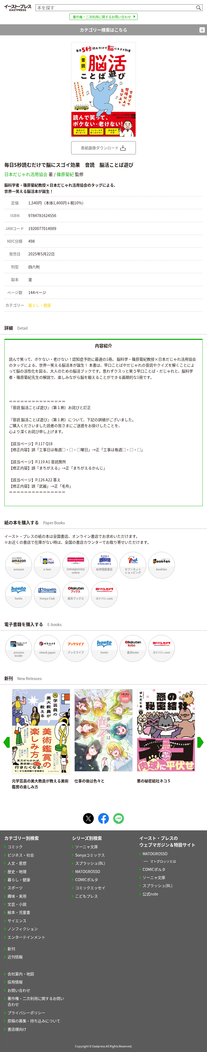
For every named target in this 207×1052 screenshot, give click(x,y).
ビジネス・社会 (21, 855)
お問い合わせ (19, 990)
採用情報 (15, 982)
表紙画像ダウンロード (100, 147)
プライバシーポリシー (26, 1012)
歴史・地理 (17, 871)
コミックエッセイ (90, 887)
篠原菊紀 (65, 174)
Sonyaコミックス (90, 855)
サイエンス (17, 920)
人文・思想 (17, 863)
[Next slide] (200, 742)
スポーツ (15, 887)
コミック (15, 846)
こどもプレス (86, 896)
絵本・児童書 (19, 912)
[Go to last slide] (6, 742)
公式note (150, 894)
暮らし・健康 (39, 305)
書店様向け (17, 1029)
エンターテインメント (26, 937)
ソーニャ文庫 (86, 846)
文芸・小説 (17, 904)
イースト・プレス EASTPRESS (17, 7)
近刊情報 (15, 956)
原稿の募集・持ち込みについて (34, 1020)
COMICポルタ (86, 879)
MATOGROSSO (87, 871)
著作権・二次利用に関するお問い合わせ (102, 17)
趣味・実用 (17, 896)
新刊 (11, 948)
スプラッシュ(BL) (90, 863)
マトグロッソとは (163, 861)
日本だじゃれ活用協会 (25, 174)
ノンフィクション (23, 928)
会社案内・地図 (21, 973)
